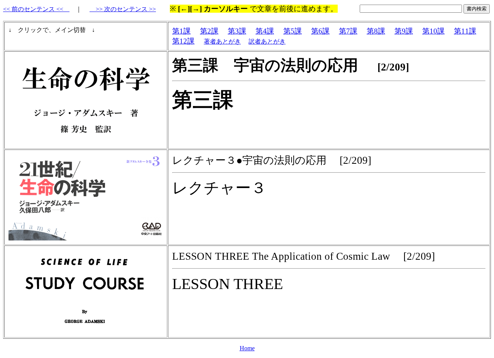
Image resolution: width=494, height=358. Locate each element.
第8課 (376, 31)
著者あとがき (222, 41)
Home (247, 348)
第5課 (292, 31)
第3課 (237, 31)
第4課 (264, 31)
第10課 (433, 31)
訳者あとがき (267, 41)
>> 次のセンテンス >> (123, 9)
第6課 (320, 31)
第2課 (209, 31)
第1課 (181, 31)
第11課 (465, 31)
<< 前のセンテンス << (36, 9)
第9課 (403, 31)
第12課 (183, 41)
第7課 (348, 31)
